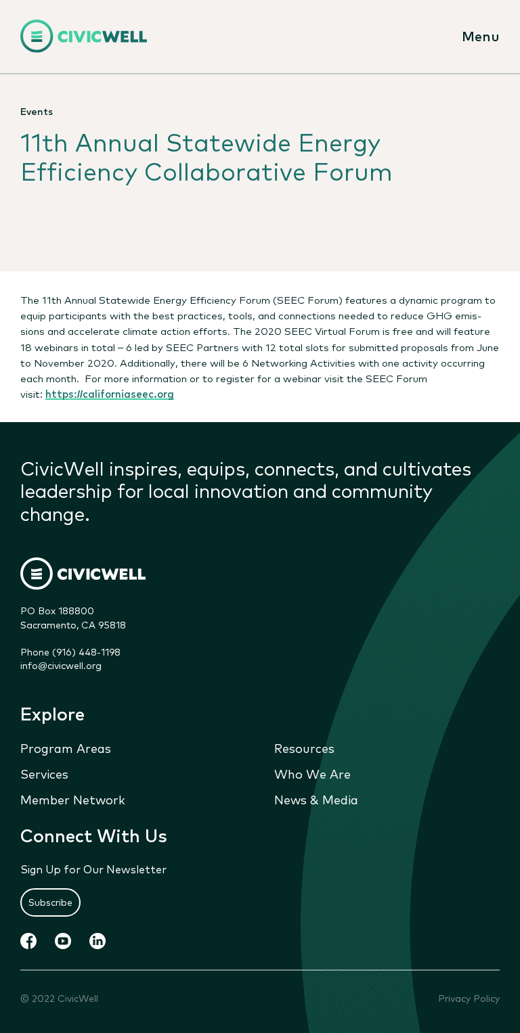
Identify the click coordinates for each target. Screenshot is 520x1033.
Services (44, 773)
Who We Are (312, 773)
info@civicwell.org (61, 665)
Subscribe (50, 902)
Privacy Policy (469, 998)
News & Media (316, 799)
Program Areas (65, 747)
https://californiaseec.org (109, 393)
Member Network (72, 799)
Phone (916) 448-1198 (70, 651)
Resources (304, 747)
